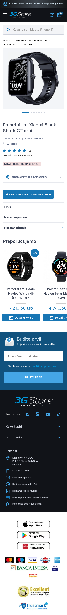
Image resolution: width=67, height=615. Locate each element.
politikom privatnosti (44, 366)
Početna (7, 40)
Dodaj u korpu (24, 317)
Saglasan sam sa (33, 366)
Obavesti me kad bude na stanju (30, 194)
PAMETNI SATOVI (38, 40)
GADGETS (20, 40)
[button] (5, 150)
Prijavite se (33, 377)
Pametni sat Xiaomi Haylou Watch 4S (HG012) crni (21, 293)
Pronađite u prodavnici (29, 177)
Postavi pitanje (15, 228)
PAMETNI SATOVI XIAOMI (17, 44)
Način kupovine (15, 217)
